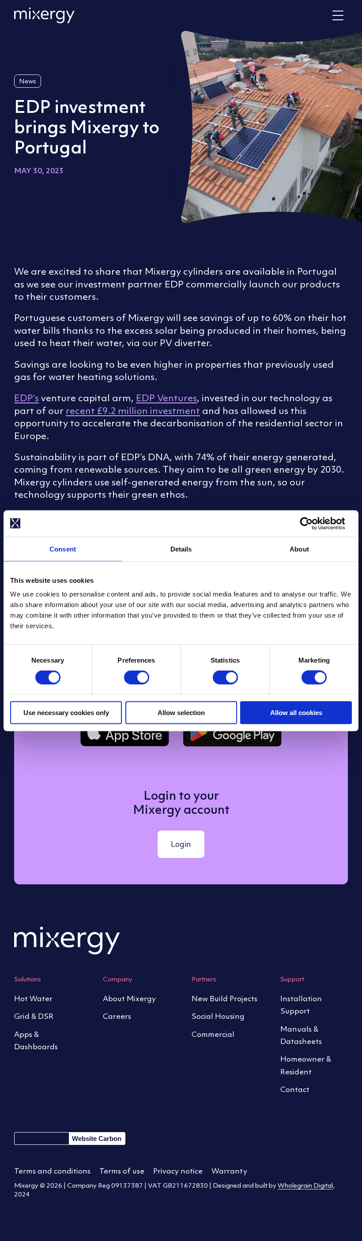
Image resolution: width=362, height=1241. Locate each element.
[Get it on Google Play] (232, 731)
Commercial (213, 1034)
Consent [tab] (62, 548)
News (27, 81)
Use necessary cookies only (66, 712)
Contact (294, 1089)
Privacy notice (178, 1171)
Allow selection (181, 712)
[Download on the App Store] (124, 731)
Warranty (229, 1171)
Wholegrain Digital (305, 1185)
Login (181, 844)
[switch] (136, 678)
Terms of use (121, 1171)
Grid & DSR (33, 1016)
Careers (117, 1016)
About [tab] (299, 548)
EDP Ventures (166, 398)
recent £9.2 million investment (133, 411)
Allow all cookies (296, 712)
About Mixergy (129, 998)
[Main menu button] (338, 16)
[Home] (44, 15)
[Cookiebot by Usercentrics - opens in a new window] (313, 523)
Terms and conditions (52, 1171)
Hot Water (33, 998)
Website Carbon (96, 1138)
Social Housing (218, 1016)
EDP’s (26, 398)
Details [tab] (181, 548)
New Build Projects (224, 998)
